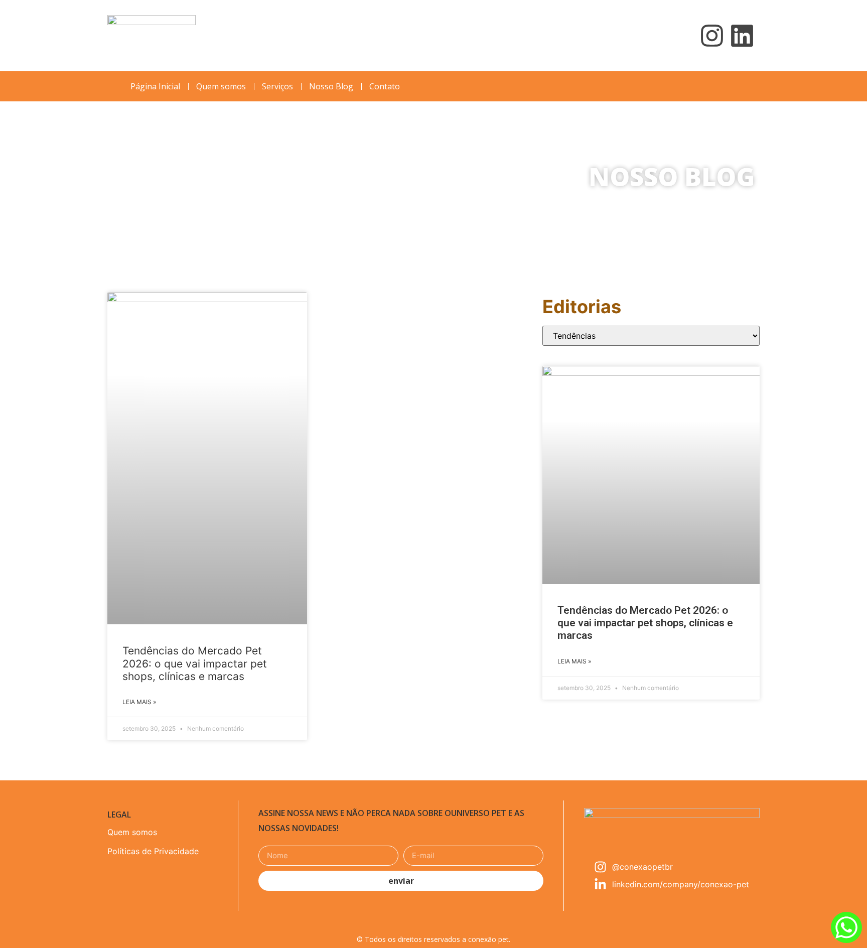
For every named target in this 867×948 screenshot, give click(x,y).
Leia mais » (139, 702)
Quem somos (132, 832)
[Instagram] (712, 35)
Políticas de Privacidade (153, 851)
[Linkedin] (742, 35)
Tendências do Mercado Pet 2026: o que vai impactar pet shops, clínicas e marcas (194, 663)
